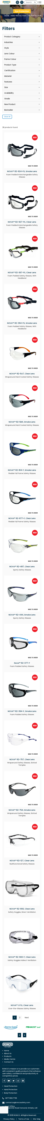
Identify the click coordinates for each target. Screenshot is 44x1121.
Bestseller (8, 110)
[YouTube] (9, 1080)
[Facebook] (4, 1080)
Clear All (7, 117)
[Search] (35, 2)
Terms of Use (23, 1119)
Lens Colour (9, 53)
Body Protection (10, 1093)
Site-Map (36, 1119)
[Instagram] (18, 1080)
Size (6, 87)
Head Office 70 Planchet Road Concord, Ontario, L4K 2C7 (21, 1107)
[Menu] (39, 2)
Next (27, 1017)
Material (7, 76)
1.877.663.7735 (11, 1098)
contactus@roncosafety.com (18, 1102)
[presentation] (19, 1035)
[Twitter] (13, 1080)
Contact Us (8, 1062)
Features (8, 82)
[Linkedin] (23, 1080)
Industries (8, 42)
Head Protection (18, 16)
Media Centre (9, 1059)
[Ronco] (7, 1045)
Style (6, 48)
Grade (7, 98)
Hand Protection (10, 1089)
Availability (9, 93)
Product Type (10, 65)
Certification (9, 70)
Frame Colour (10, 59)
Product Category (12, 36)
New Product (9, 104)
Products (7, 1056)
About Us (7, 1053)
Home (6, 16)
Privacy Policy (9, 1119)
